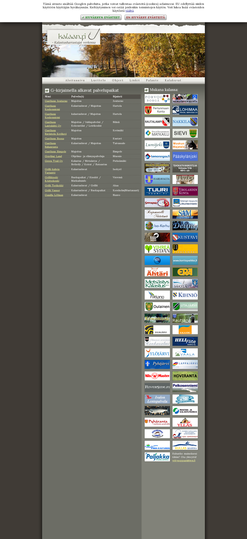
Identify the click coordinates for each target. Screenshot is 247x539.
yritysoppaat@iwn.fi (183, 460)
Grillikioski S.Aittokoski (52, 179)
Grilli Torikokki (54, 185)
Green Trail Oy (54, 161)
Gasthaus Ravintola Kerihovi (56, 132)
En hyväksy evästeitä (145, 17)
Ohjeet (118, 80)
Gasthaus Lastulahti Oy (53, 123)
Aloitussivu (75, 80)
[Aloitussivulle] (73, 39)
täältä (129, 10)
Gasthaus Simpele (55, 151)
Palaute (152, 80)
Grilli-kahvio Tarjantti (52, 171)
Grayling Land (53, 156)
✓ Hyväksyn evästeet (101, 17)
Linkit (135, 80)
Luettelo (98, 80)
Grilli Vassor (52, 190)
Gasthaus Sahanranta (51, 145)
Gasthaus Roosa (54, 138)
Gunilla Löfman (54, 195)
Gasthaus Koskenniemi (52, 107)
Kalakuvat (173, 80)
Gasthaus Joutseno (56, 101)
